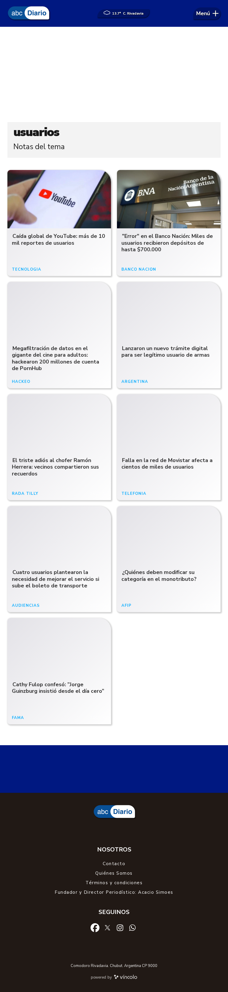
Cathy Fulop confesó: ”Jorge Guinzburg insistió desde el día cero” (58, 688)
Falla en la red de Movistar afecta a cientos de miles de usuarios (167, 464)
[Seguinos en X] (107, 927)
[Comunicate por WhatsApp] (132, 927)
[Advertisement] (114, 74)
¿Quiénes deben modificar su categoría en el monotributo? (159, 576)
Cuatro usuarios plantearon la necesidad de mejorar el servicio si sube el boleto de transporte (55, 579)
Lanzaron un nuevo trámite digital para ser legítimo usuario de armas (165, 352)
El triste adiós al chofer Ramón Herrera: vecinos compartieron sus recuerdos (55, 467)
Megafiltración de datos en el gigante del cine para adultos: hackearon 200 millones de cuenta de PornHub (55, 358)
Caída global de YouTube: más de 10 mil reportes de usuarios (58, 240)
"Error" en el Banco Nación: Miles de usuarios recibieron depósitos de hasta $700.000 (167, 243)
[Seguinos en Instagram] (120, 927)
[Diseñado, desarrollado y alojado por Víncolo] (125, 978)
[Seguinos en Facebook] (95, 927)
